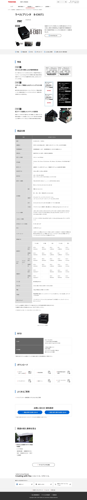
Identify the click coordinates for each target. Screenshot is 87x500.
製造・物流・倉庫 (19, 451)
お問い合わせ (76, 2)
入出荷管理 (19, 455)
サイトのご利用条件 (46, 495)
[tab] (19, 44)
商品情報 (13, 9)
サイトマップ (71, 2)
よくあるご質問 (49, 52)
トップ (9, 9)
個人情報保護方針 (36, 495)
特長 (18, 52)
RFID (31, 52)
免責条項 (54, 495)
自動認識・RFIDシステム (20, 9)
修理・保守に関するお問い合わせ (58, 412)
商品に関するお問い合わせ (31, 412)
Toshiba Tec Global (75, 1)
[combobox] (60, 2)
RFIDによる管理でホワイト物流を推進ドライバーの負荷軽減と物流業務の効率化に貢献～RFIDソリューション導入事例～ (25, 445)
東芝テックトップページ (38, 490)
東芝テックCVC (41, 484)
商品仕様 (25, 52)
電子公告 (53, 490)
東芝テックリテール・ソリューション (62, 484)
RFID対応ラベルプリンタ (24, 453)
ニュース (47, 490)
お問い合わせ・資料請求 (61, 52)
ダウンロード (39, 52)
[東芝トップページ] (12, 2)
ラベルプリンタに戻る (44, 465)
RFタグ (31, 453)
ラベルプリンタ (28, 9)
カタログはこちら (53, 35)
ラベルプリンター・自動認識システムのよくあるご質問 (29, 397)
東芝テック (21, 484)
